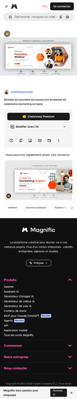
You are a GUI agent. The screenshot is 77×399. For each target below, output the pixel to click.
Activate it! (58, 392)
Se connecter (62, 6)
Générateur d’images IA (19, 296)
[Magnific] (38, 231)
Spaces (8, 286)
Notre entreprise (16, 357)
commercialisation (35, 207)
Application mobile (15, 330)
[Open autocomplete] (8, 16)
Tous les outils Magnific (19, 335)
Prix (44, 6)
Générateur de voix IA (17, 306)
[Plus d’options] (59, 141)
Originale (26, 34)
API (6, 325)
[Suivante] (71, 180)
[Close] (71, 392)
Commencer (13, 345)
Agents (14, 320)
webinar (12, 207)
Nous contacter (15, 368)
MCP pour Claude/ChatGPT (27, 316)
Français (38, 263)
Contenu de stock (15, 311)
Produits (10, 280)
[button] (38, 263)
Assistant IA (11, 291)
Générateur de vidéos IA (19, 301)
